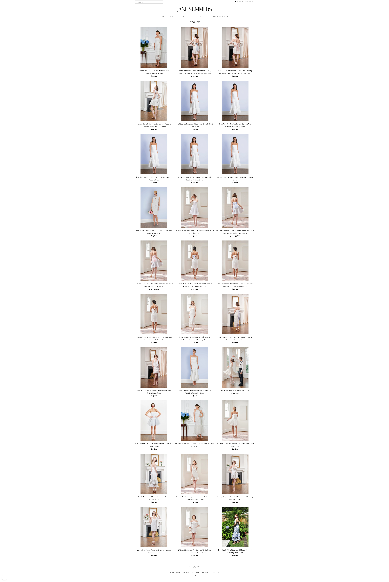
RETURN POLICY (188, 572)
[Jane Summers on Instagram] (198, 567)
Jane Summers (196, 576)
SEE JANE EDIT (201, 16)
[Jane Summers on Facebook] (191, 567)
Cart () (239, 2)
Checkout (249, 2)
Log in (230, 2)
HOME (162, 16)
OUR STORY (185, 16)
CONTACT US (215, 572)
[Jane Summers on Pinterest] (194, 567)
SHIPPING (205, 572)
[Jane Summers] (194, 9)
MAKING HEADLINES (219, 16)
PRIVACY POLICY (175, 572)
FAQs (197, 572)
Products (194, 22)
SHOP (171, 16)
